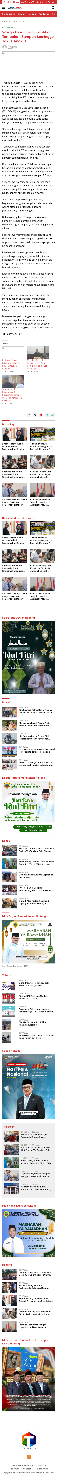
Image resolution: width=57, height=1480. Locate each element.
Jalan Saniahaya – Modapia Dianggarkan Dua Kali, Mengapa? (41, 446)
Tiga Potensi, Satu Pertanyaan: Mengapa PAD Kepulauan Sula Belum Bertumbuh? (36, 1175)
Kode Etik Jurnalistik (34, 1465)
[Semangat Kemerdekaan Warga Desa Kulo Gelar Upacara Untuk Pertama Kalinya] (9, 1274)
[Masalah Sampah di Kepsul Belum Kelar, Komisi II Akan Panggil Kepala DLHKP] (38, 352)
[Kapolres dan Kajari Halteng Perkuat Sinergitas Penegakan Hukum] (14, 462)
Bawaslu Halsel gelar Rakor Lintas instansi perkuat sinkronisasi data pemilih (35, 763)
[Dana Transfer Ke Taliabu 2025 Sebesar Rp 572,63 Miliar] (8, 985)
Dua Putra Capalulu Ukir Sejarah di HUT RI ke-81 (36, 876)
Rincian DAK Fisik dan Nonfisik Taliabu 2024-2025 (33, 997)
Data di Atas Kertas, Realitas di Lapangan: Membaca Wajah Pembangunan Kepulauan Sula (34, 902)
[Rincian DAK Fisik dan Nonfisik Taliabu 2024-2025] (8, 998)
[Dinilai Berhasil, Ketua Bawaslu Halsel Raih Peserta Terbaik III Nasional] (9, 751)
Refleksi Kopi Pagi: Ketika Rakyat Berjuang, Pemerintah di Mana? (14, 502)
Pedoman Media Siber (20, 1468)
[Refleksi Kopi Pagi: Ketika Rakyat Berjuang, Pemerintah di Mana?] (14, 490)
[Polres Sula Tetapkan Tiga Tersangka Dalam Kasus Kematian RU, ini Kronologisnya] (11, 1136)
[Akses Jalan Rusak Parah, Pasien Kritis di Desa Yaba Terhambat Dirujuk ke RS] (9, 725)
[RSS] (29, 1457)
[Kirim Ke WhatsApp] (52, 415)
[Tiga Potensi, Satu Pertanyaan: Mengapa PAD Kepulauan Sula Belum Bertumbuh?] (11, 1175)
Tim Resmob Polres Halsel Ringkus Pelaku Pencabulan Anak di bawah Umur (35, 711)
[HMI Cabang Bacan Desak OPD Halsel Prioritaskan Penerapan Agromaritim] (9, 738)
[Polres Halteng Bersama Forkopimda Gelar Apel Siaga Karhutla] (9, 1287)
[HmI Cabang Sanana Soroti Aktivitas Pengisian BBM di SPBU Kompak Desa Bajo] (9, 863)
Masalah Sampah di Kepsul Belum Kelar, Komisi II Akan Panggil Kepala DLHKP (37, 364)
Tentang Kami (41, 1468)
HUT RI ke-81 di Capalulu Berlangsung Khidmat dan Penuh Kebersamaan (35, 889)
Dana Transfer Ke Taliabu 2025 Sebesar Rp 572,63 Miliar (34, 984)
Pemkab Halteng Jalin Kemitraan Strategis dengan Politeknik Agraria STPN (40, 474)
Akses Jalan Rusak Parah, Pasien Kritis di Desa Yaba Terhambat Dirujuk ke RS (35, 724)
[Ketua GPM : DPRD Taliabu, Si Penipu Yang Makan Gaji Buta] (6, 1037)
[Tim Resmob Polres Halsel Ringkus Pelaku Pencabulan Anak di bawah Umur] (9, 712)
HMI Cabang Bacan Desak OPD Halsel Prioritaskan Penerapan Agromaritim (34, 737)
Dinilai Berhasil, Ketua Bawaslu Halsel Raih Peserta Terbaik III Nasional (37, 750)
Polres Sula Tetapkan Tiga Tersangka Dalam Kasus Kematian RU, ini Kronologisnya (36, 1135)
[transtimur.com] (22, 7)
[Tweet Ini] (35, 415)
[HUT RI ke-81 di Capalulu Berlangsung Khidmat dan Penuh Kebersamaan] (9, 890)
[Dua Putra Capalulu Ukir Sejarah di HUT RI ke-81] (9, 876)
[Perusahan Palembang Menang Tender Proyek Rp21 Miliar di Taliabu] (8, 1011)
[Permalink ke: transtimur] (4, 47)
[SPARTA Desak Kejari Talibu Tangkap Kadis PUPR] (6, 1024)
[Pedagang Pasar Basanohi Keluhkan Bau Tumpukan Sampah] (13, 352)
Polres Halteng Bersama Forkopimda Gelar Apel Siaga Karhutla (33, 1286)
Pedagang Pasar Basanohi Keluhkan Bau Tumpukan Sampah (11, 364)
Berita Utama (8, 27)
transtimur (12, 46)
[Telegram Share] (47, 415)
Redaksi (17, 1465)
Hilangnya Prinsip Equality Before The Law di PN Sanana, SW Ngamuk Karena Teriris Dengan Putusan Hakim (36, 1188)
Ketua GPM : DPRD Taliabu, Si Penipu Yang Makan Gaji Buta (36, 1036)
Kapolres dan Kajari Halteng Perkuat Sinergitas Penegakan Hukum (12, 474)
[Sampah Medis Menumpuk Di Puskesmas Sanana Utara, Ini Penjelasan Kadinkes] (13, 381)
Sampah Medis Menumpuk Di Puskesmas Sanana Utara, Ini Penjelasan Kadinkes (12, 395)
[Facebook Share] (29, 415)
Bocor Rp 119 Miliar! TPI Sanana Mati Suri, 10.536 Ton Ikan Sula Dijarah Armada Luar (36, 849)
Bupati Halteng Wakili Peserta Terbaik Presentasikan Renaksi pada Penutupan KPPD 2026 (13, 446)
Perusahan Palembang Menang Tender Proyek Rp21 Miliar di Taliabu (36, 1010)
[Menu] (4, 7)
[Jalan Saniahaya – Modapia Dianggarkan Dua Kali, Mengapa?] (42, 434)
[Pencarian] (53, 7)
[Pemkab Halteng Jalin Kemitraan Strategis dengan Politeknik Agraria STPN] (42, 462)
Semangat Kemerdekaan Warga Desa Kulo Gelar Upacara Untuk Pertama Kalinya (35, 1273)
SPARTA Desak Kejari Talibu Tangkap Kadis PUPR (32, 1023)
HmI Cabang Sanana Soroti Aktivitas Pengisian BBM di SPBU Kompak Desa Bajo (36, 863)
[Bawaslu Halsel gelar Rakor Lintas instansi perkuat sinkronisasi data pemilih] (9, 764)
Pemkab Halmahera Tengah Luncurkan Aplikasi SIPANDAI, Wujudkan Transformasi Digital (42, 502)
